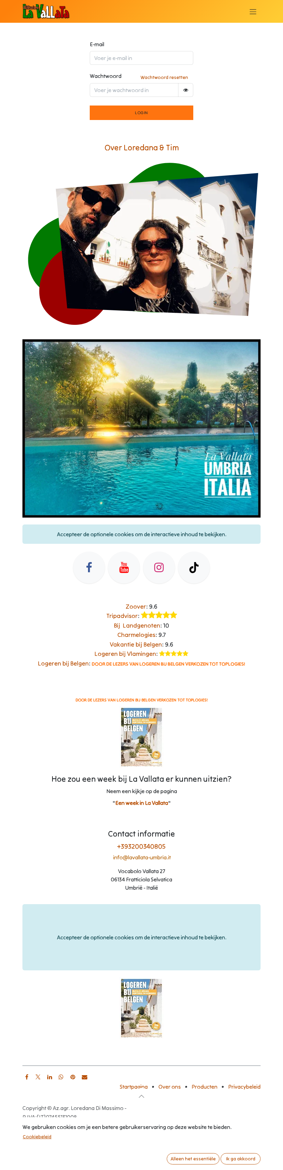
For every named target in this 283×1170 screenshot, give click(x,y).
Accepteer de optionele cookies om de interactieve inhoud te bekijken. (141, 534)
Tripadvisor (122, 616)
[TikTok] (194, 567)
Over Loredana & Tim (142, 147)
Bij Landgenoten (137, 625)
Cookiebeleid (37, 1136)
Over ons (169, 1086)
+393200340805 (141, 846)
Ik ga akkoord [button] (240, 1159)
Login (141, 112)
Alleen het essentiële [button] (193, 1159)
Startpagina (134, 1086)
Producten (204, 1086)
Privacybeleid (244, 1086)
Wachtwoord (105, 75)
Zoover (136, 606)
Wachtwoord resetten (164, 77)
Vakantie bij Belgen (136, 644)
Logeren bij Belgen (63, 663)
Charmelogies (136, 635)
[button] (141, 1096)
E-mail (97, 44)
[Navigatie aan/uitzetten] (253, 11)
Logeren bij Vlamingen (125, 654)
